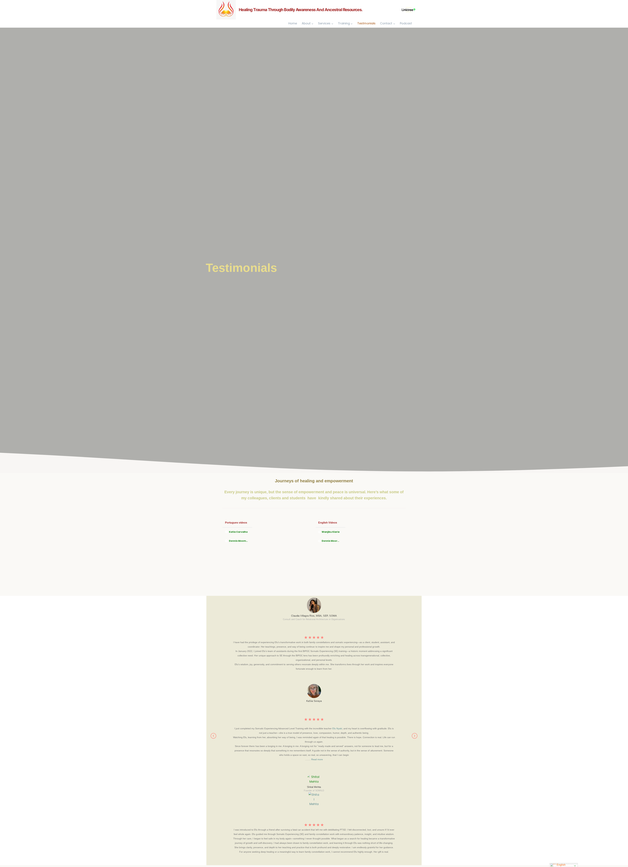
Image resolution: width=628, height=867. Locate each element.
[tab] (237, 531)
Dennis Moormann (333, 541)
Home (292, 23)
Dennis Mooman (239, 541)
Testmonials (366, 23)
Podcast (406, 23)
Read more (317, 759)
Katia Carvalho (238, 532)
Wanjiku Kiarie (331, 532)
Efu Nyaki (337, 728)
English (561, 864)
